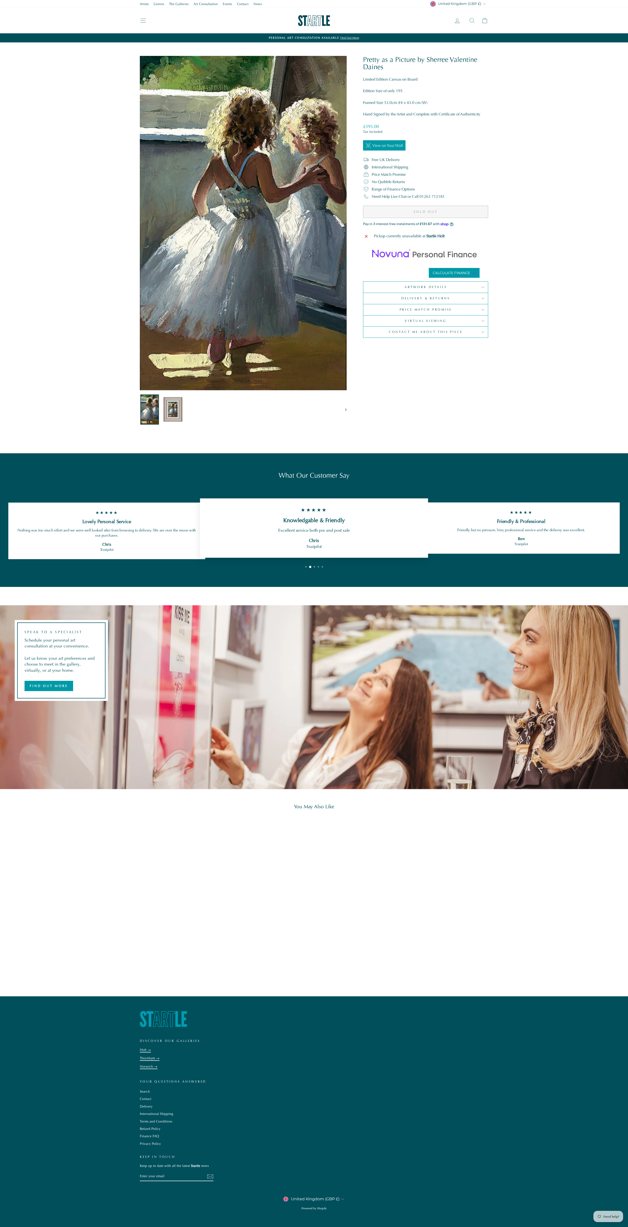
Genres (159, 4)
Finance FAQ (149, 1136)
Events (227, 4)
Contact (243, 4)
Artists (144, 4)
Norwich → (148, 1066)
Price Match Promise (426, 309)
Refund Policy (150, 1129)
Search (145, 1091)
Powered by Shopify (314, 1208)
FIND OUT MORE (49, 686)
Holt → (145, 1050)
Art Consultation (206, 4)
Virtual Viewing (425, 321)
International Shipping (156, 1114)
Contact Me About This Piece (426, 332)
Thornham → (149, 1058)
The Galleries (179, 4)
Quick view (181, 951)
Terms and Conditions (156, 1121)
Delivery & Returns (425, 298)
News (257, 4)
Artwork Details (426, 287)
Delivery (146, 1106)
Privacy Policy (150, 1144)
